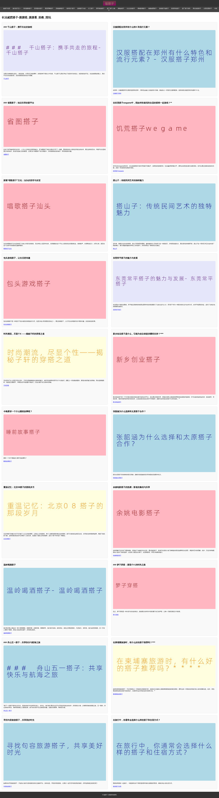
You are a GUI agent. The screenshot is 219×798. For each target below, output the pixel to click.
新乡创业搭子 (117, 402)
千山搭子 (6, 78)
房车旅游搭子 (100, 8)
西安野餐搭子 (49, 8)
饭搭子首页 (6, 8)
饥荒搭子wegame (118, 171)
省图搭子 (6, 154)
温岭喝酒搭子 (8, 633)
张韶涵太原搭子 (118, 478)
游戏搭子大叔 (81, 8)
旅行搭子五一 (17, 8)
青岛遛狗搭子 (27, 8)
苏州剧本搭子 (38, 8)
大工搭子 (91, 8)
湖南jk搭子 (121, 8)
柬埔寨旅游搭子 (118, 694)
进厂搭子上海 (111, 8)
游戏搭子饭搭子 (164, 8)
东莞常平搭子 (117, 309)
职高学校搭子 (175, 8)
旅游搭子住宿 (117, 786)
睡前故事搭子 (8, 461)
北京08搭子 (7, 539)
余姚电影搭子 (117, 555)
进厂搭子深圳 (186, 8)
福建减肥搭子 (152, 8)
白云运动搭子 (131, 8)
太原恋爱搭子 (208, 8)
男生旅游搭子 (197, 8)
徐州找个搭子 (71, 8)
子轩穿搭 (6, 385)
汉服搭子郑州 (117, 93)
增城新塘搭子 (142, 8)
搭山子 (115, 248)
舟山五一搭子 (8, 710)
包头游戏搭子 (8, 324)
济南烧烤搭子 (60, 8)
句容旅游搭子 (8, 786)
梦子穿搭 (115, 614)
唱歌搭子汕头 (8, 248)
